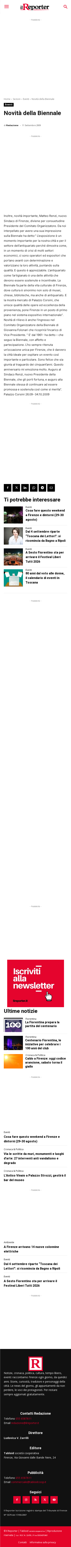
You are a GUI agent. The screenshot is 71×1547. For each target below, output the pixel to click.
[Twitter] (16, 488)
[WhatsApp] (33, 488)
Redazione (12, 125)
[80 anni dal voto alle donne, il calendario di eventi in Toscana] (13, 577)
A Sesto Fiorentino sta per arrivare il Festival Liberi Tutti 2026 (45, 557)
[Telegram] (42, 488)
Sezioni (16, 99)
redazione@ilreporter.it (25, 1423)
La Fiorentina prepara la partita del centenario (42, 1024)
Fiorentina (31, 1018)
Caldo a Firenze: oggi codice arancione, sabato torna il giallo (45, 1062)
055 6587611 (24, 1418)
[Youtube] (54, 1500)
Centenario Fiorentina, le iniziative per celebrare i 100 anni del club (43, 1044)
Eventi (26, 99)
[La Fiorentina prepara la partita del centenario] (13, 1025)
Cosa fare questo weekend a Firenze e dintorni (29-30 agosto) (45, 515)
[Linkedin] (25, 488)
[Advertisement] (35, 57)
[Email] (51, 488)
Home (7, 99)
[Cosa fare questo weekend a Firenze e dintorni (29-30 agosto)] (13, 515)
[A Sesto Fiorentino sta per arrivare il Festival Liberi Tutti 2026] (13, 556)
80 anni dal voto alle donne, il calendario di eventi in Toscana (45, 578)
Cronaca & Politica (35, 1055)
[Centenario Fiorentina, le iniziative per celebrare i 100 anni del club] (13, 1043)
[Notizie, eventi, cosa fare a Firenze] (34, 7)
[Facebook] (7, 488)
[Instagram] (26, 1500)
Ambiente (9, 1242)
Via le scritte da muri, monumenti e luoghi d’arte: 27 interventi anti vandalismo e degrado (34, 1158)
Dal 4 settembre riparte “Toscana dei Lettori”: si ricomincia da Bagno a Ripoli (46, 536)
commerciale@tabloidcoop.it (28, 1482)
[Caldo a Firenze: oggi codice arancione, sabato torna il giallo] (13, 1061)
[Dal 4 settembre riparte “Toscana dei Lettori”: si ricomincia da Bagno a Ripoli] (13, 535)
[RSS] (35, 1500)
